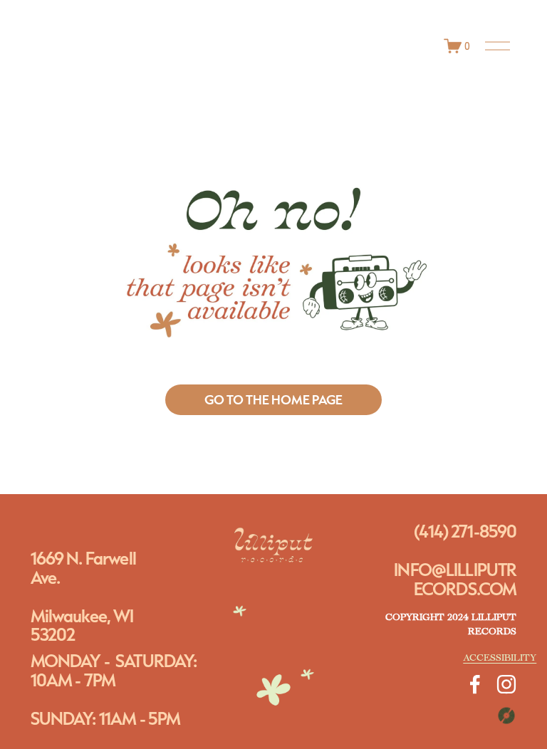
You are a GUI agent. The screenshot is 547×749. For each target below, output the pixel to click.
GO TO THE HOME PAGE (273, 400)
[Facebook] (475, 684)
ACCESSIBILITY (499, 658)
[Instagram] (506, 684)
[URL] (506, 716)
